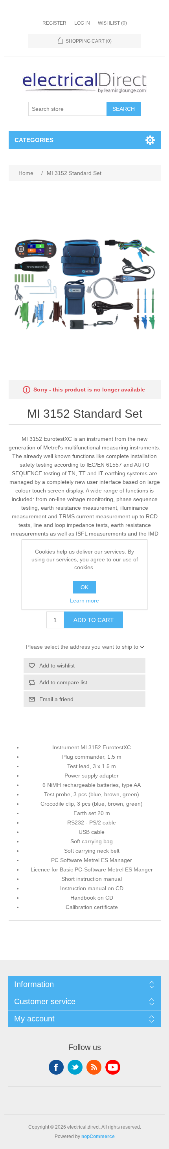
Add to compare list (63, 682)
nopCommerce (98, 1136)
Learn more (84, 600)
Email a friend (56, 699)
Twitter (75, 1067)
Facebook (56, 1067)
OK (84, 587)
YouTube (112, 1067)
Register (54, 23)
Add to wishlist (57, 665)
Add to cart (93, 620)
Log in (82, 23)
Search (123, 109)
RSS (93, 1067)
